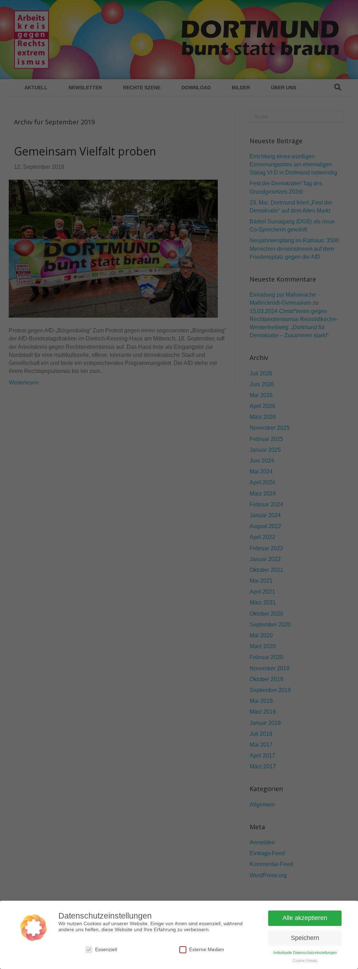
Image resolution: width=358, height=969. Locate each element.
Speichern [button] (305, 937)
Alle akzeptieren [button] (304, 917)
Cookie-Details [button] (305, 960)
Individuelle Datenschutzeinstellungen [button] (305, 952)
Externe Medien (206, 949)
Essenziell (106, 949)
